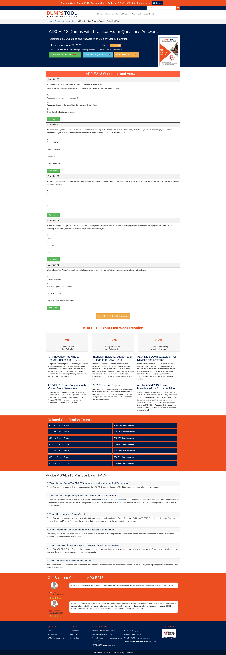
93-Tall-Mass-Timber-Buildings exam (107, 638)
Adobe (57, 21)
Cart (139, 14)
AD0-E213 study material (112, 500)
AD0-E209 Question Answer (59, 432)
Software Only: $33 (98, 55)
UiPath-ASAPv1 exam (133, 638)
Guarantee (74, 638)
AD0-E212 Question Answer (124, 432)
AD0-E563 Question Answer (124, 463)
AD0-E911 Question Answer (59, 457)
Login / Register (149, 14)
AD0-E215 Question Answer (59, 438)
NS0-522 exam (98, 634)
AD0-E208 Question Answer (124, 425)
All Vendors (109, 14)
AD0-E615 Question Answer (59, 451)
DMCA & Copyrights (56, 638)
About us (74, 634)
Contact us (74, 631)
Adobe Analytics (68, 21)
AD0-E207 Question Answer (59, 425)
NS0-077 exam (130, 634)
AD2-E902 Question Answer (124, 451)
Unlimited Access (122, 14)
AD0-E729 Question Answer (124, 438)
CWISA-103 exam (99, 645)
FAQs (133, 14)
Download (116, 45)
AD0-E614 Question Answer (124, 444)
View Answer (53, 119)
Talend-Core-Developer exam (136, 641)
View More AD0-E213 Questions (113, 316)
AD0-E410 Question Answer (59, 463)
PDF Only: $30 (126, 55)
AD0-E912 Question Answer (124, 457)
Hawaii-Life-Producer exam (103, 631)
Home (99, 14)
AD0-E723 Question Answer (59, 444)
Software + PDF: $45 (65, 55)
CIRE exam (128, 631)
